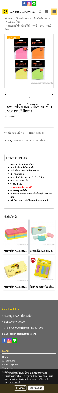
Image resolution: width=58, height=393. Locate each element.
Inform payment (10, 364)
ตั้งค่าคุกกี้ (20, 388)
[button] (39, 11)
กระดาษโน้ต (39, 140)
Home (5, 356)
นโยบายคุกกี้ (14, 382)
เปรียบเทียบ (38, 133)
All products (8, 360)
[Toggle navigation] (54, 11)
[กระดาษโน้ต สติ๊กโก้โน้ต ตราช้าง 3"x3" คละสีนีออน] (29, 61)
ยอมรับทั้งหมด (36, 388)
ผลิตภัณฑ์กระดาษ (23, 140)
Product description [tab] (16, 157)
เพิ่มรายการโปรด (15, 133)
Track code (8, 368)
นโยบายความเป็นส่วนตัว (38, 379)
